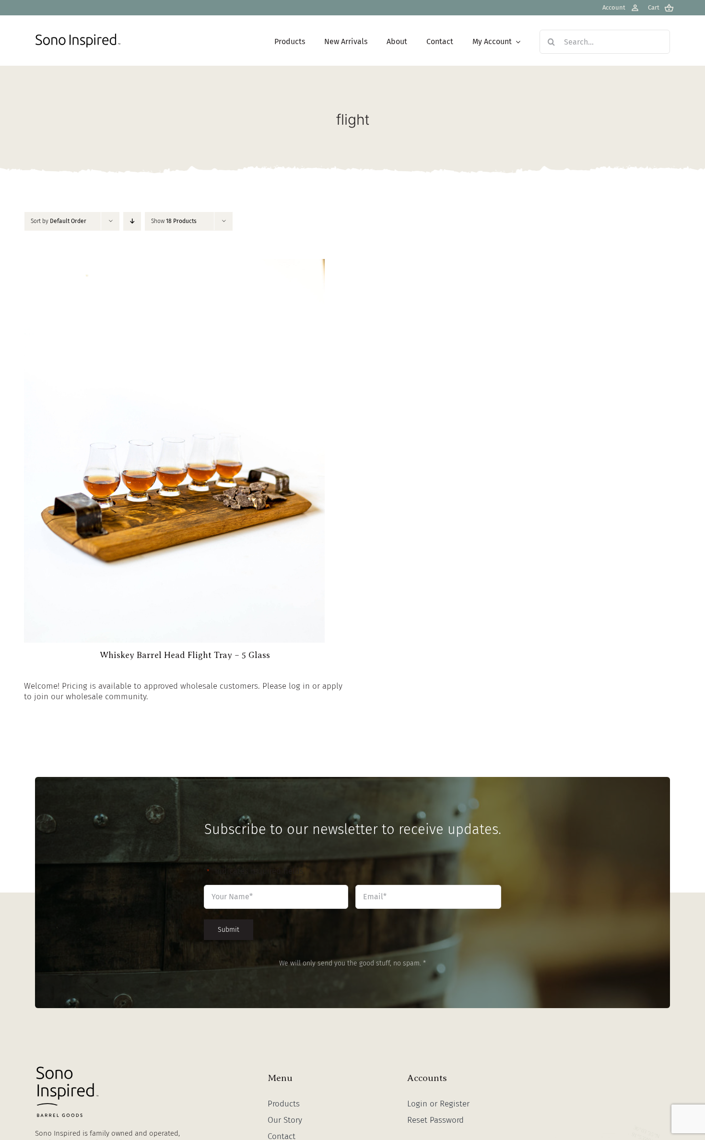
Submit (228, 930)
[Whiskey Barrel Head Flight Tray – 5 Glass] (174, 264)
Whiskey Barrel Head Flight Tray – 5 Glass (185, 655)
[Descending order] (132, 221)
